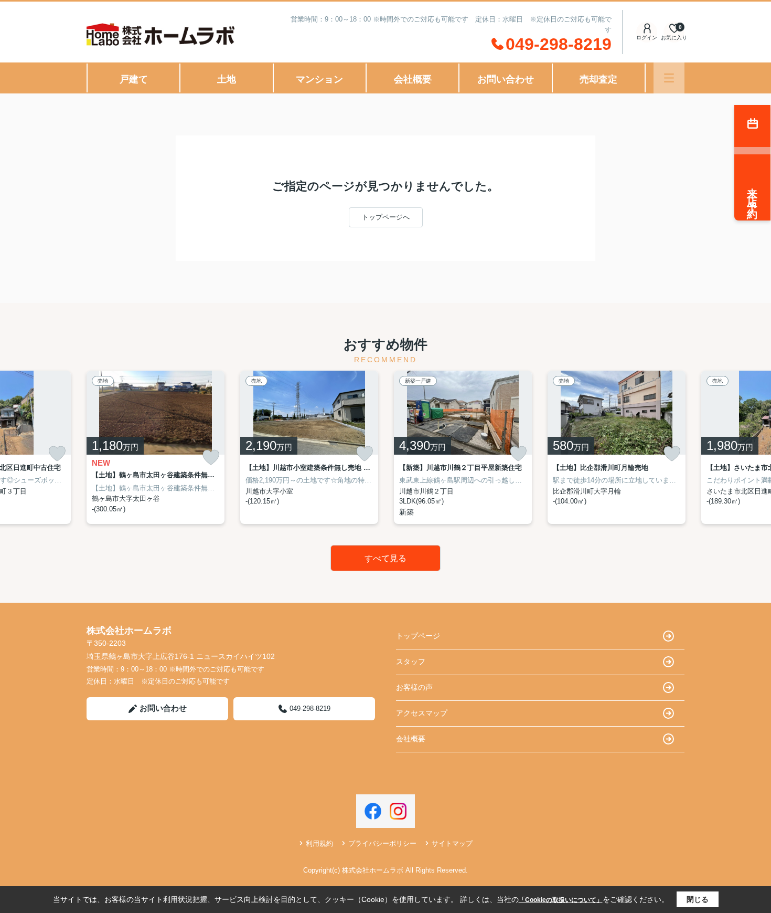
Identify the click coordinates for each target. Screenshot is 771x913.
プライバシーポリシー (382, 843)
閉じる (698, 899)
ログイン (646, 37)
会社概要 (413, 79)
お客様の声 (414, 687)
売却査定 (598, 79)
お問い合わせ (505, 79)
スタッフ (410, 661)
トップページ (418, 636)
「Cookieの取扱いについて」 (561, 900)
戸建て (134, 79)
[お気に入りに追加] (57, 453)
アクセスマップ (421, 713)
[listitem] (155, 447)
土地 (226, 79)
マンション (319, 79)
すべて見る (385, 558)
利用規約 (319, 843)
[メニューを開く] (669, 78)
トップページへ (386, 217)
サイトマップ (452, 843)
